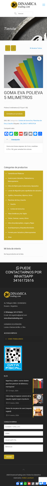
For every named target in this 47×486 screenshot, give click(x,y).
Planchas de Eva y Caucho (17, 200)
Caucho (13, 204)
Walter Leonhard (28, 478)
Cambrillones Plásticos (16, 173)
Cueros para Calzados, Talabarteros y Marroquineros (21, 179)
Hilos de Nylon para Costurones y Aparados (23, 186)
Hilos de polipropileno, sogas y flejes (21, 223)
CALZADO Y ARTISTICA (28, 123)
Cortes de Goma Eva (25, 120)
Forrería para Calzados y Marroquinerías (22, 232)
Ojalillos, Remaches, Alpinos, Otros (20, 195)
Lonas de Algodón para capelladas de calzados (25, 191)
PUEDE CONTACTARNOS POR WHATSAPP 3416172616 (23, 274)
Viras (9, 237)
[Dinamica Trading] (23, 4)
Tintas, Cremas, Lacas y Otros (18, 218)
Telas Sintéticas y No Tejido (17, 214)
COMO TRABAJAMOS (15, 339)
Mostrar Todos (37, 48)
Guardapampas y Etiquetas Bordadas (21, 228)
